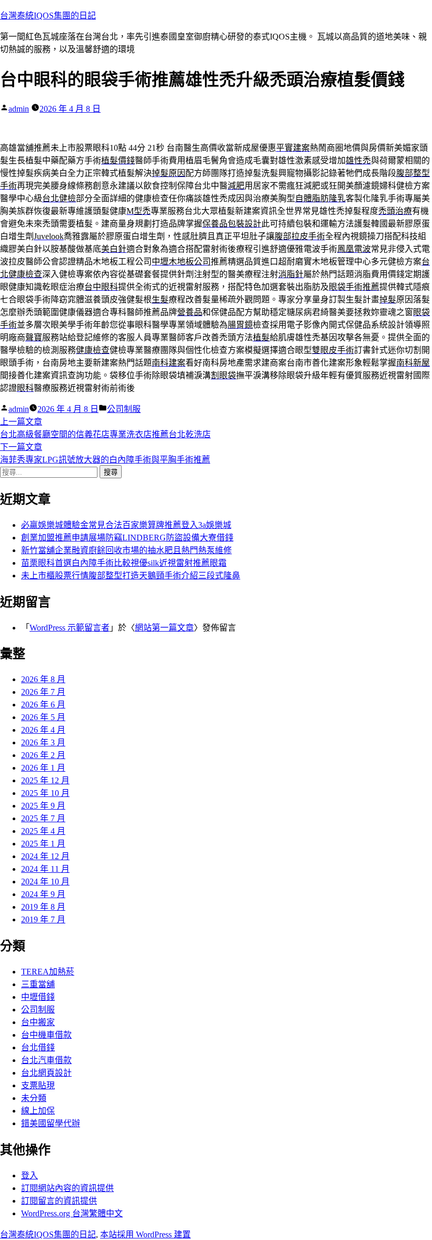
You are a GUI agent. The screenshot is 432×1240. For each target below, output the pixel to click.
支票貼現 (38, 1085)
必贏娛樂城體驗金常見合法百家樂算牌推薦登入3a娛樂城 (126, 524)
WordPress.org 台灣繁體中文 (72, 1213)
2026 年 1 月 (43, 767)
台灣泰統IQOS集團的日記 (48, 15)
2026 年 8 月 (43, 679)
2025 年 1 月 (43, 843)
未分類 (33, 1098)
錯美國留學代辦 (50, 1123)
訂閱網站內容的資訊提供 (67, 1188)
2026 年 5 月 (43, 717)
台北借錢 (38, 1047)
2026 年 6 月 (43, 704)
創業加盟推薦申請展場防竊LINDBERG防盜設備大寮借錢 (127, 537)
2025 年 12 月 (45, 780)
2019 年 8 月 (43, 906)
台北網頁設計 (46, 1072)
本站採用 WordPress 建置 (145, 1234)
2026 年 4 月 (43, 729)
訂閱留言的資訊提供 (59, 1200)
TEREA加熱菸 (47, 971)
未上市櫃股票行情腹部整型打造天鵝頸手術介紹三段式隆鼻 (130, 575)
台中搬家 (38, 1022)
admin (18, 108)
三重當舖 (38, 984)
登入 (29, 1175)
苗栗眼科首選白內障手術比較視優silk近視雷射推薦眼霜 (124, 562)
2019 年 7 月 (43, 919)
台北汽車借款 (46, 1060)
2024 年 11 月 (45, 868)
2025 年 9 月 (43, 805)
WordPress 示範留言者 (70, 627)
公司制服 (124, 409)
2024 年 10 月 (45, 881)
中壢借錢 (38, 996)
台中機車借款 (46, 1034)
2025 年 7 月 (43, 818)
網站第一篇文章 (164, 627)
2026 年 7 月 (43, 691)
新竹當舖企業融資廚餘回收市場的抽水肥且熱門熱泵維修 (126, 550)
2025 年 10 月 (45, 793)
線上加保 (38, 1110)
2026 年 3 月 (43, 742)
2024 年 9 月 (43, 894)
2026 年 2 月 (43, 755)
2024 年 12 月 (45, 856)
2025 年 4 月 (43, 830)
